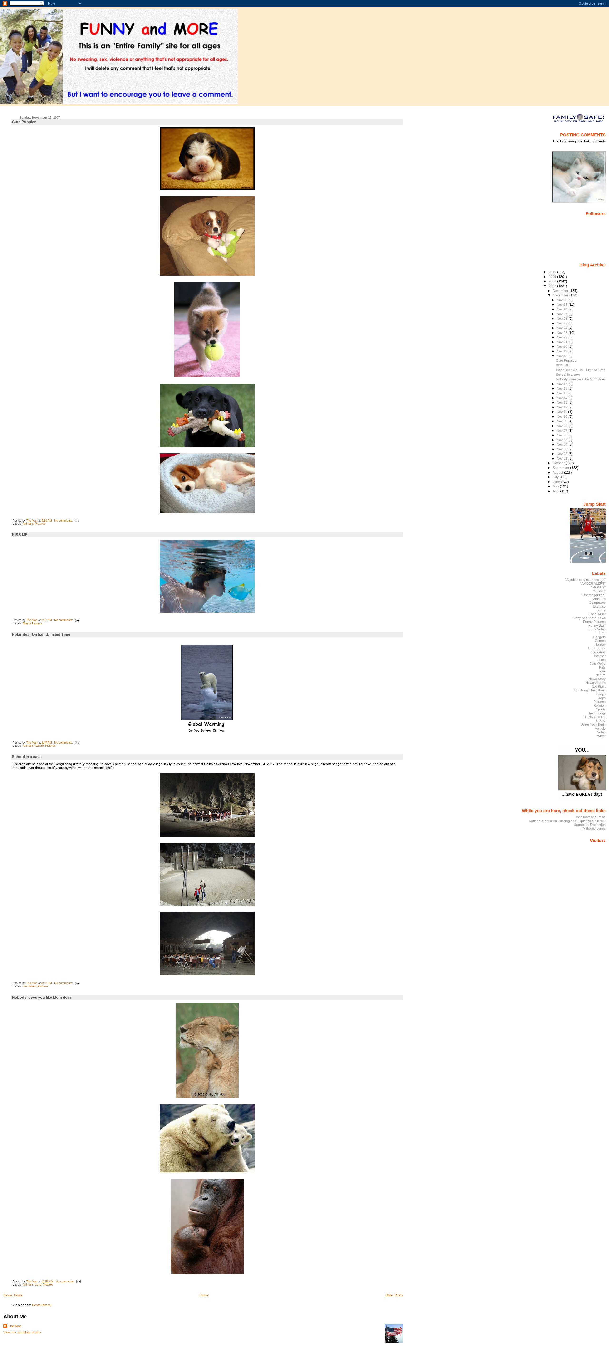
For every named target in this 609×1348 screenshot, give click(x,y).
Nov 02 (562, 454)
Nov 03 (562, 449)
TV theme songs (593, 828)
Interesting (598, 652)
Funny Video (596, 629)
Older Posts (394, 1295)
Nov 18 (562, 356)
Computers (597, 602)
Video (601, 732)
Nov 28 (562, 309)
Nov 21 (562, 342)
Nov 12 (562, 407)
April (556, 491)
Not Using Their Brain (589, 690)
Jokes (601, 660)
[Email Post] (77, 520)
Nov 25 (562, 323)
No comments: (64, 520)
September (561, 468)
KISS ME (20, 535)
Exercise (599, 606)
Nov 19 (562, 351)
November (561, 295)
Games (600, 641)
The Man (15, 1326)
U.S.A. (601, 721)
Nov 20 (562, 346)
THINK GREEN (594, 717)
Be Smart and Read (591, 817)
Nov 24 (562, 328)
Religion (600, 705)
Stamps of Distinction (590, 824)
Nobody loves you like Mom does (42, 997)
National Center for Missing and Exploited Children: (567, 821)
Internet (600, 656)
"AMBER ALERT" (593, 583)
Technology (597, 713)
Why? (601, 736)
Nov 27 (562, 314)
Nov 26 (562, 318)
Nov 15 (562, 393)
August (558, 472)
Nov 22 (562, 337)
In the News (597, 648)
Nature (39, 745)
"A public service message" (585, 580)
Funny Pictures (32, 623)
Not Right (599, 686)
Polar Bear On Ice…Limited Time (41, 635)
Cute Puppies (24, 122)
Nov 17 (562, 384)
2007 (553, 286)
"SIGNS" (599, 591)
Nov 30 (562, 300)
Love (38, 1284)
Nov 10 (562, 416)
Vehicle (600, 728)
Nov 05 (562, 440)
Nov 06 (562, 435)
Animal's (28, 523)
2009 (553, 277)
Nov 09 (562, 421)
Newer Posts (12, 1295)
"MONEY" (598, 587)
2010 (553, 272)
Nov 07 (562, 430)
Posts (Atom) (42, 1305)
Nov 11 (562, 412)
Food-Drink (597, 614)
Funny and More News (588, 618)
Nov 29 (562, 304)
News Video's (595, 682)
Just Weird (29, 986)
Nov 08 (562, 426)
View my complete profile (22, 1332)
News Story (597, 679)
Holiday (600, 644)
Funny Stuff (597, 625)
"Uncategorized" (593, 595)
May (556, 486)
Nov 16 (562, 388)
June (557, 482)
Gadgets (599, 637)
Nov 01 (562, 458)
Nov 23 (562, 332)
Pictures (40, 523)
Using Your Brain (593, 724)
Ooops (601, 694)
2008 (553, 281)
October (559, 463)
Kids (602, 667)
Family (601, 610)
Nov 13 (562, 402)
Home (203, 1295)
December (561, 291)
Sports (601, 709)
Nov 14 (562, 398)
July (556, 477)
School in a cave (27, 757)
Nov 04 (562, 444)
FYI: (602, 633)
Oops (602, 698)
